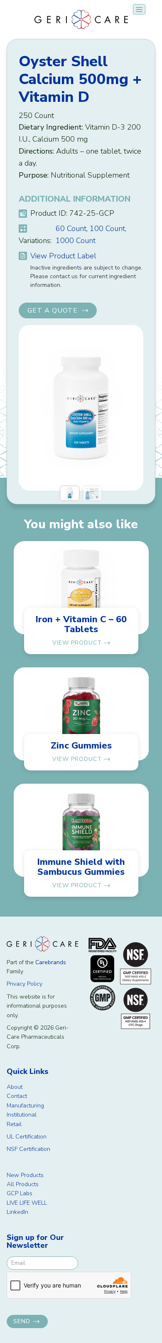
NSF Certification (28, 1149)
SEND (21, 1321)
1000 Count (76, 240)
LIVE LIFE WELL (27, 1203)
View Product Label (63, 256)
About (14, 1087)
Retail (14, 1124)
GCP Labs (19, 1193)
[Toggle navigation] (139, 9)
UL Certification (27, 1137)
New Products (25, 1175)
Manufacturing (25, 1106)
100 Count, (108, 228)
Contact (17, 1096)
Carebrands (50, 962)
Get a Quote (52, 310)
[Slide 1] (69, 493)
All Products (23, 1184)
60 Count (71, 228)
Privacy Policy (24, 984)
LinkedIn (17, 1212)
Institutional (22, 1115)
